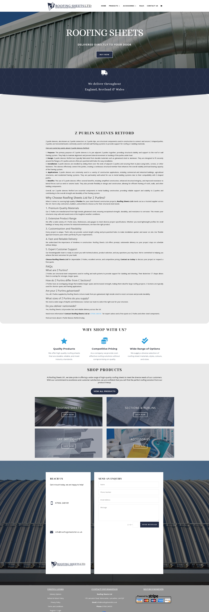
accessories (140, 439)
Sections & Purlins (140, 408)
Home (103, 6)
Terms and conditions (55, 606)
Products (113, 6)
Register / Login (55, 611)
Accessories (128, 6)
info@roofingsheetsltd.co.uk (68, 532)
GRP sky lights (68, 439)
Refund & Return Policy (55, 598)
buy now (104, 54)
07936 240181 (96, 314)
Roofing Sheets (68, 408)
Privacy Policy (55, 602)
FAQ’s (141, 6)
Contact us (152, 6)
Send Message (149, 524)
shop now (68, 414)
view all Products (104, 391)
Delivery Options (55, 594)
